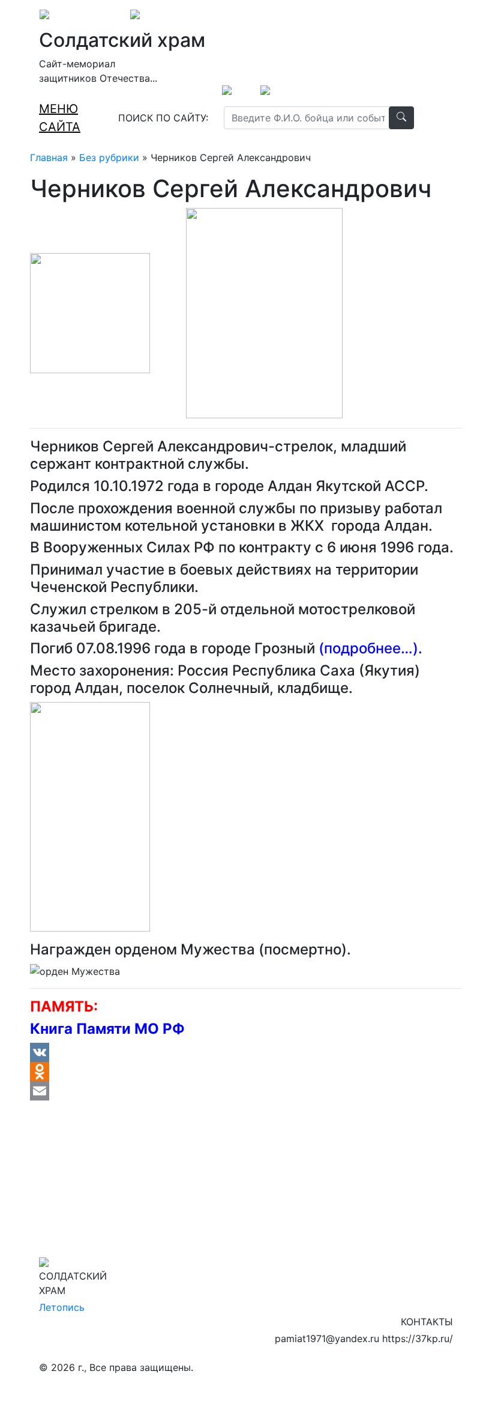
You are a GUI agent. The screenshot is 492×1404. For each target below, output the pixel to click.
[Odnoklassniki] (246, 1071)
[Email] (246, 1090)
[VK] (246, 1052)
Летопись (62, 1307)
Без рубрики (109, 157)
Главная (49, 157)
